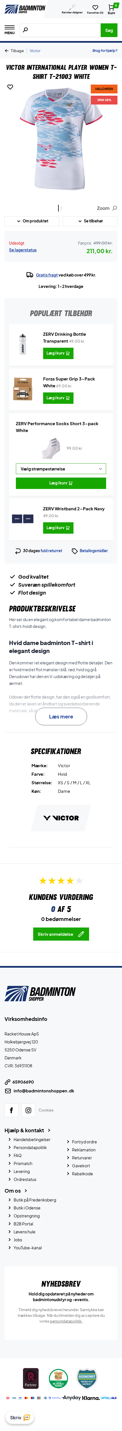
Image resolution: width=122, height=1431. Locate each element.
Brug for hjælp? (104, 50)
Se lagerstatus (23, 249)
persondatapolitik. (66, 1321)
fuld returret (51, 550)
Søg (109, 30)
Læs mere (61, 716)
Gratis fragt (47, 274)
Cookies (46, 1110)
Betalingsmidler (94, 550)
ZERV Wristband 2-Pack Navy (74, 508)
